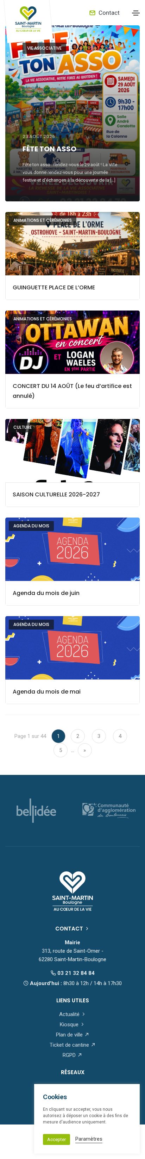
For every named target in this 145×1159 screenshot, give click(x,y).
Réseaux (72, 1072)
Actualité (70, 1014)
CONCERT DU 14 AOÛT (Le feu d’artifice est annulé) (72, 391)
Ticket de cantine (70, 1045)
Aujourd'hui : (75, 983)
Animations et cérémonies (42, 220)
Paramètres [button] (88, 1139)
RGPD (70, 1055)
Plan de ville (70, 1035)
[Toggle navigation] (136, 13)
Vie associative (44, 48)
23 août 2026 (39, 136)
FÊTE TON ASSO (49, 149)
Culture (22, 427)
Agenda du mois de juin (46, 593)
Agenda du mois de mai (47, 692)
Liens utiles (72, 1000)
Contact (108, 12)
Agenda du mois (31, 526)
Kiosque (70, 1024)
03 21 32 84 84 (75, 973)
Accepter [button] (56, 1139)
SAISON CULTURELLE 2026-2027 (56, 494)
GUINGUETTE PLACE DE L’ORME (54, 287)
